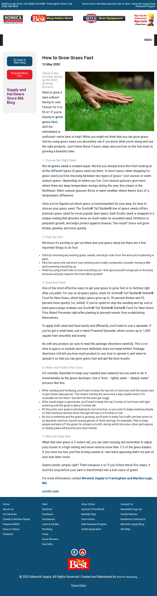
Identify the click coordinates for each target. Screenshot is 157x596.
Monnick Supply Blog (132, 524)
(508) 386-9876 (10, 6)
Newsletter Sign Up (131, 509)
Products (8, 534)
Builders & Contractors (133, 519)
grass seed (60, 166)
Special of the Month (92, 509)
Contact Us (127, 504)
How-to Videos (11, 529)
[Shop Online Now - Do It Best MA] (52, 23)
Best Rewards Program (94, 524)
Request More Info (19, 74)
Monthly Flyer (88, 514)
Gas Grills (47, 544)
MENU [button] (145, 39)
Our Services (10, 514)
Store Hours (88, 519)
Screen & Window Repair (16, 519)
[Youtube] (82, 555)
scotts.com (50, 491)
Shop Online (88, 504)
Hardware (47, 514)
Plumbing (47, 529)
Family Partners (129, 514)
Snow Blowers (50, 539)
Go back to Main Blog (19, 61)
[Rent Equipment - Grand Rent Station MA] (104, 23)
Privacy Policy (78, 585)
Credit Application (91, 529)
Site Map (125, 529)
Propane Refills (11, 524)
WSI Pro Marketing (127, 576)
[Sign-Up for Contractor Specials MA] (144, 25)
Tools (45, 534)
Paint (44, 504)
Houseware (48, 519)
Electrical (47, 509)
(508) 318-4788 (36, 3)
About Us (8, 509)
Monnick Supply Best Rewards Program (143, 5)
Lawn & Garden (50, 524)
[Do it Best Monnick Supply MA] (79, 568)
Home (6, 504)
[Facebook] (74, 555)
